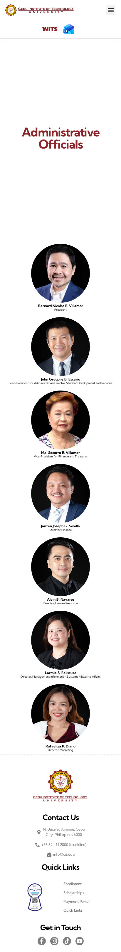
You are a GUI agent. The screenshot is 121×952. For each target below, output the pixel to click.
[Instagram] (54, 941)
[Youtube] (79, 941)
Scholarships (73, 892)
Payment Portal (76, 901)
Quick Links (73, 910)
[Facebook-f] (42, 941)
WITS (50, 29)
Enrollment (72, 884)
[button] (110, 10)
